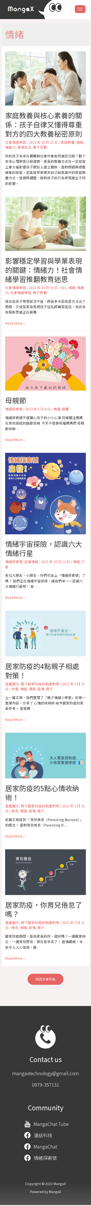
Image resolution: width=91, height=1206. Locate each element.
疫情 (40, 688)
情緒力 (10, 147)
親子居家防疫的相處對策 (40, 683)
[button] (45, 979)
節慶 (65, 408)
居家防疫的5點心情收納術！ (42, 792)
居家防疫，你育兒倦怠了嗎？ (43, 909)
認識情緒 (31, 561)
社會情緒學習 (15, 142)
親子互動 (40, 147)
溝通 (32, 688)
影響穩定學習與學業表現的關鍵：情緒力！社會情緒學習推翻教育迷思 (43, 269)
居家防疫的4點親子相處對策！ (42, 670)
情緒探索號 (14, 408)
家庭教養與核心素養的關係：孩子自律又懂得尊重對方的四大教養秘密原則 (43, 124)
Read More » (15, 323)
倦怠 (14, 810)
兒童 (14, 688)
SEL (64, 287)
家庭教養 (68, 142)
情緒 (79, 142)
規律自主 (24, 147)
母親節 (15, 400)
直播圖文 (12, 683)
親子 (49, 688)
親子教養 (40, 292)
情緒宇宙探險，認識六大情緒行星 (43, 548)
